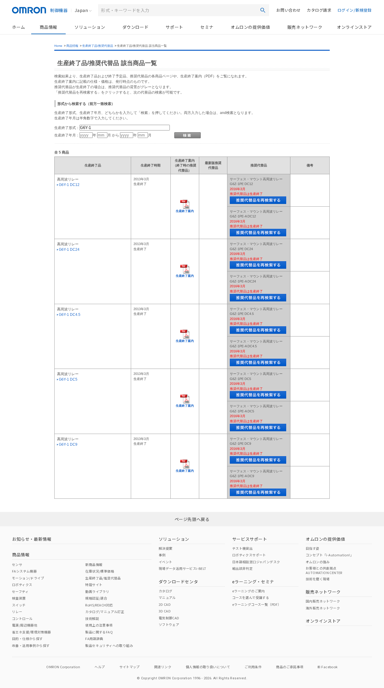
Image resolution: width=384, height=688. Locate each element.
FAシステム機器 (24, 571)
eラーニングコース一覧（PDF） (256, 604)
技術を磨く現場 (318, 578)
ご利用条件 (253, 666)
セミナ (207, 27)
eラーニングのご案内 (248, 590)
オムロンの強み (318, 561)
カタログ (165, 590)
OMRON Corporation (63, 666)
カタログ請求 (319, 10)
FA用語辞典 (94, 638)
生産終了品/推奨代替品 (97, 45)
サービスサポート (249, 539)
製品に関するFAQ (99, 632)
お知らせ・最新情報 (31, 539)
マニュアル (167, 597)
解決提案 (165, 548)
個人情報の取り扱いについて (208, 666)
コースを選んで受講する (250, 597)
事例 (162, 554)
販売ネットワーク (304, 27)
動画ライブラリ (97, 591)
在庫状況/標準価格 (99, 571)
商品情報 (48, 27)
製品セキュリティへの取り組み (109, 645)
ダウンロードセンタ (178, 582)
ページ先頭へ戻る (192, 519)
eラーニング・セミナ (253, 582)
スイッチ (19, 605)
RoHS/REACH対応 (99, 605)
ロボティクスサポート (249, 554)
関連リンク (162, 666)
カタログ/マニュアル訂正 (104, 611)
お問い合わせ (288, 10)
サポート (174, 27)
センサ (17, 564)
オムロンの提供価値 (250, 27)
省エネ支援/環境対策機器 (31, 632)
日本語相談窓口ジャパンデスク (256, 561)
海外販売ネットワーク (323, 608)
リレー (17, 611)
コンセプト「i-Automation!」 (329, 554)
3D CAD (165, 611)
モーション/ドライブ (28, 578)
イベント (165, 561)
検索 (263, 10)
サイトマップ (129, 666)
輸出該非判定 (242, 568)
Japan (81, 10)
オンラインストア (354, 27)
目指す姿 (313, 548)
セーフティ (20, 591)
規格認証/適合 (96, 598)
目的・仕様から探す (27, 638)
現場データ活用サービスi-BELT (182, 568)
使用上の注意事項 (98, 625)
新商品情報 (93, 564)
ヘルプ (99, 666)
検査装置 (19, 598)
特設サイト (93, 584)
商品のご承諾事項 (289, 666)
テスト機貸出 (242, 548)
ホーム (18, 27)
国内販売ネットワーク (323, 601)
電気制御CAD (169, 617)
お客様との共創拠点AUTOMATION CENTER (324, 570)
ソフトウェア (169, 624)
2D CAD (165, 604)
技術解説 (92, 618)
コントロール (22, 618)
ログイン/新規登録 (355, 10)
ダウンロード (135, 27)
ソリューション (89, 27)
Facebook (329, 666)
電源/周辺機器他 (24, 625)
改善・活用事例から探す (31, 645)
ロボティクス (22, 584)
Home (58, 45)
